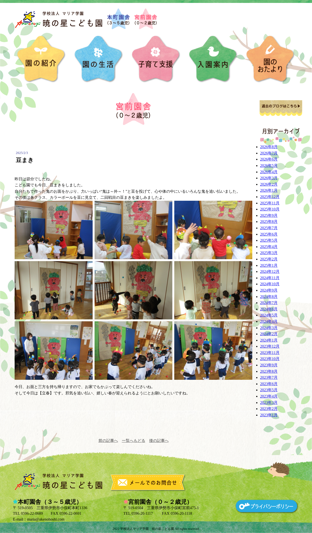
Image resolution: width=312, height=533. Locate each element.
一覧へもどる (133, 440)
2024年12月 (270, 271)
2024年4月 (269, 321)
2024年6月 (269, 309)
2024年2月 (269, 334)
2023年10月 (270, 359)
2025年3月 (269, 253)
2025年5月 (269, 240)
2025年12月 (270, 197)
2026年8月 (269, 147)
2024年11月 (270, 278)
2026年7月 (269, 153)
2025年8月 (269, 221)
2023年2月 (269, 409)
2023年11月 (270, 353)
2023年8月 (269, 371)
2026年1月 (269, 190)
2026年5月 (269, 165)
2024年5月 (269, 315)
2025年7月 (269, 228)
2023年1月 (269, 415)
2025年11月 (270, 203)
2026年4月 (269, 172)
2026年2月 (269, 184)
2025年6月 (269, 234)
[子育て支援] (156, 59)
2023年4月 (269, 396)
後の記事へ (159, 440)
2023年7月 (269, 377)
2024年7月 (269, 303)
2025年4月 (269, 247)
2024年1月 (269, 340)
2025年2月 (269, 259)
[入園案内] (213, 59)
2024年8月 (269, 297)
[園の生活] (98, 59)
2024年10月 (270, 284)
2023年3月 (269, 402)
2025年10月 (270, 209)
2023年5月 (269, 390)
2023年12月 (270, 346)
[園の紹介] (41, 59)
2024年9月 (269, 290)
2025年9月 (269, 215)
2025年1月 (269, 265)
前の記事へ (108, 440)
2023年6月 (269, 384)
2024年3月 (269, 328)
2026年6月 (269, 159)
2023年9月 (269, 365)
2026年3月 (269, 178)
